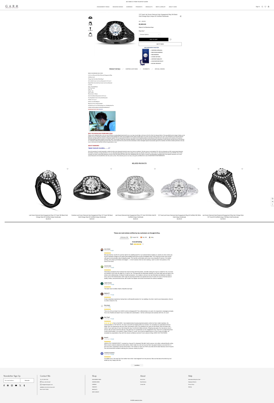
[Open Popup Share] (180, 16)
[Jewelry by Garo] (12, 7)
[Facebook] (4, 385)
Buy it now (160, 44)
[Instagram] (12, 385)
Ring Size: (142, 31)
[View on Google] (102, 249)
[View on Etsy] (102, 306)
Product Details (114, 69)
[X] (20, 385)
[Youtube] (16, 385)
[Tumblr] (24, 385)
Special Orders (160, 69)
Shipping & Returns (132, 69)
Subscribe (27, 380)
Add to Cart (154, 39)
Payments (146, 69)
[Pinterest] (8, 385)
